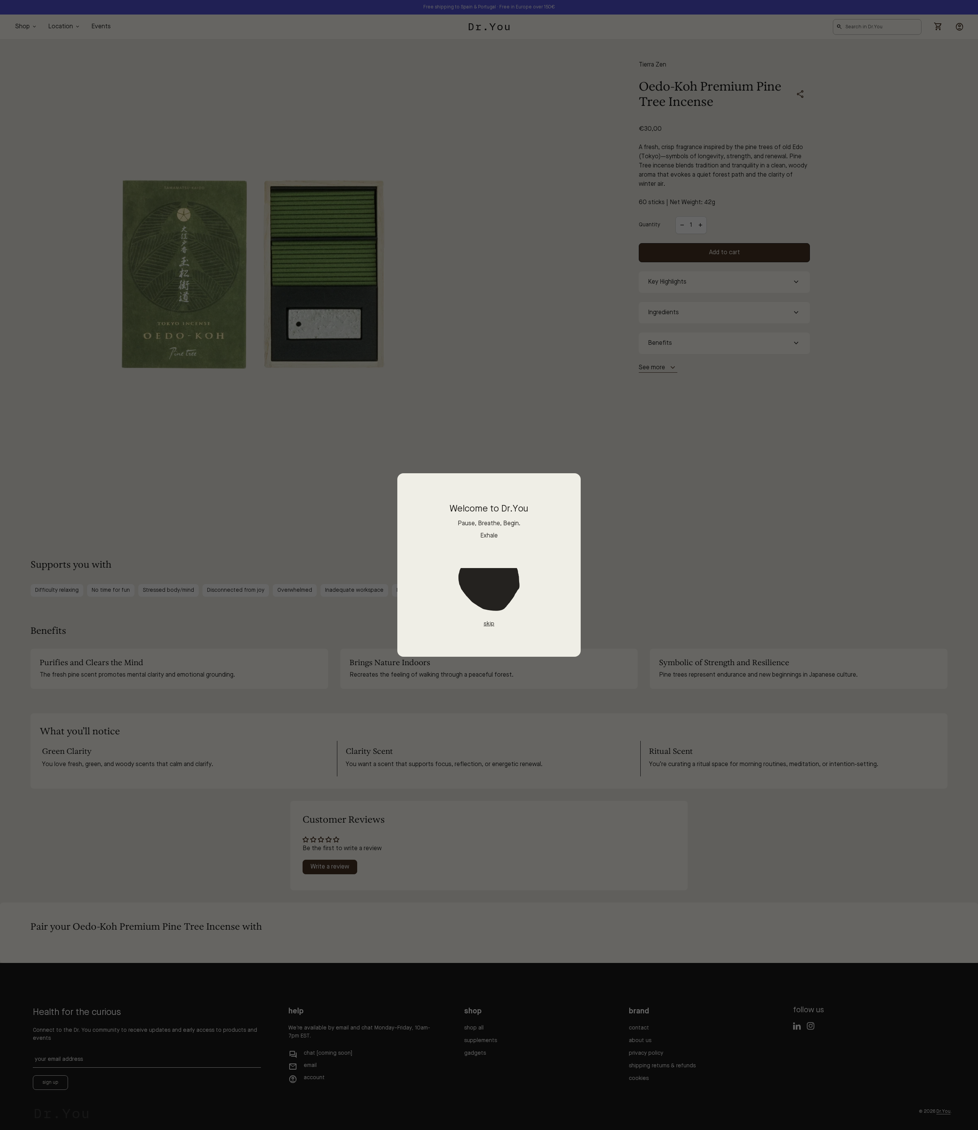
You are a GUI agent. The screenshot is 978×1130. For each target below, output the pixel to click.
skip (489, 624)
